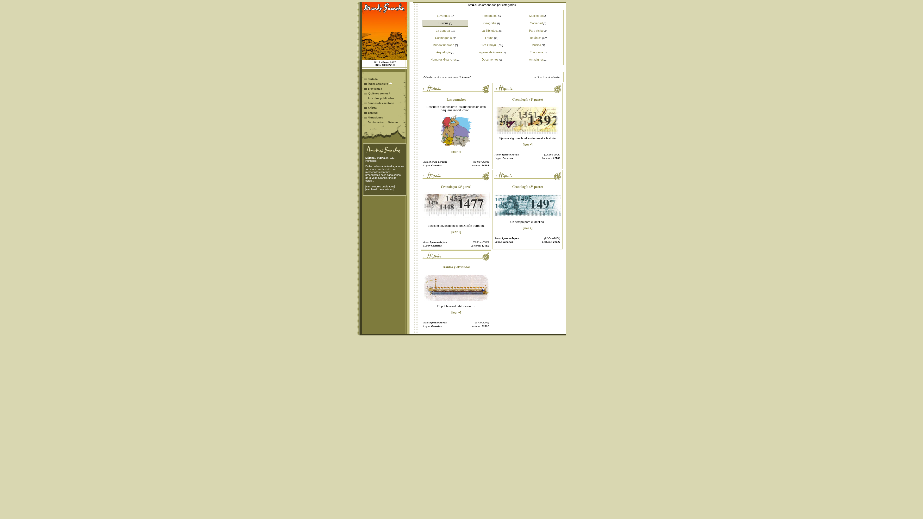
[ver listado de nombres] (379, 189)
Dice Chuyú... (489, 45)
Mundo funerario (443, 45)
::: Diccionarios (374, 122)
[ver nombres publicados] (380, 186)
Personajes (489, 16)
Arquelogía (443, 52)
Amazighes (536, 59)
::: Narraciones (373, 117)
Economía (536, 52)
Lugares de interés (490, 52)
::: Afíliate (370, 107)
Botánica (536, 38)
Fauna (489, 38)
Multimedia (536, 16)
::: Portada (371, 79)
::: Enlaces (371, 112)
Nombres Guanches (443, 59)
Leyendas (443, 16)
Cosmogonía (443, 38)
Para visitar (536, 30)
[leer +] (456, 152)
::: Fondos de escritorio (379, 103)
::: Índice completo (376, 83)
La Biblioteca (490, 30)
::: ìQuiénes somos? (377, 93)
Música (536, 45)
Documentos (490, 59)
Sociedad (536, 23)
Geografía (489, 23)
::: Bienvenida (373, 88)
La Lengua (443, 30)
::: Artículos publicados (379, 98)
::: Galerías (391, 122)
